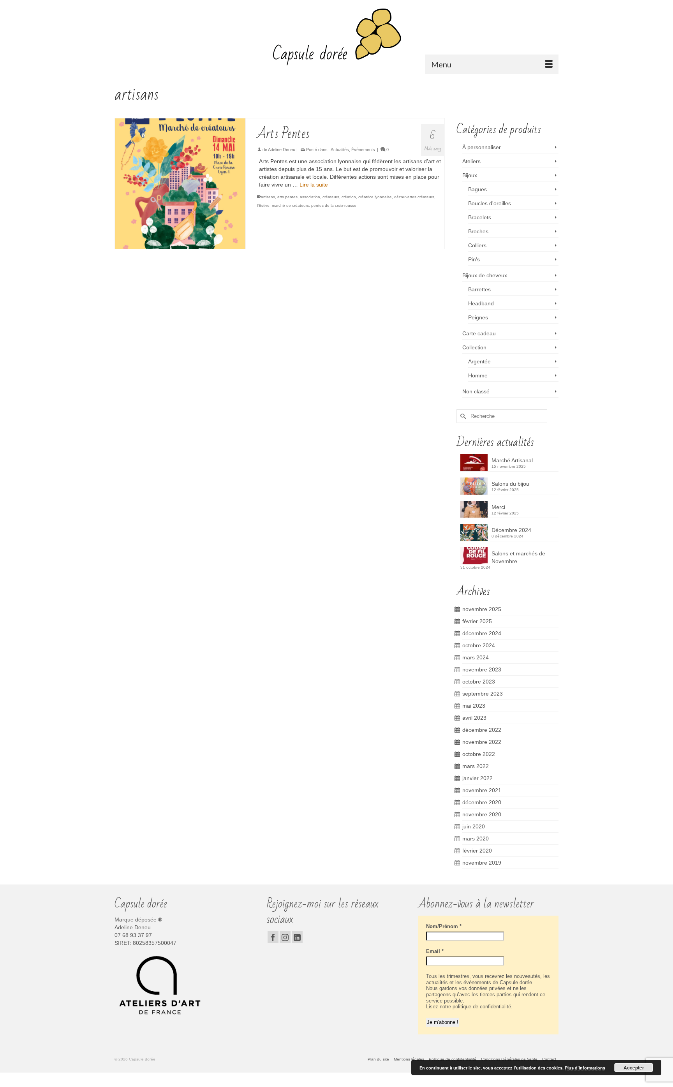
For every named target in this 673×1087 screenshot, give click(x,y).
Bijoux (469, 175)
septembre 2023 (482, 694)
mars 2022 (475, 766)
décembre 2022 (481, 730)
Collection (474, 347)
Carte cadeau (479, 333)
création (349, 197)
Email (435, 951)
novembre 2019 (481, 863)
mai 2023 (473, 706)
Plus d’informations (585, 1068)
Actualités (340, 149)
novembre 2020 (481, 814)
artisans (268, 197)
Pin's (474, 259)
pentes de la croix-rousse (333, 205)
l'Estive (263, 205)
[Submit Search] (462, 416)
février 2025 (477, 621)
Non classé (476, 391)
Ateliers (471, 161)
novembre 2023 (481, 669)
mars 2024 (475, 657)
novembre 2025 (481, 609)
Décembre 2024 (511, 530)
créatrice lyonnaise (375, 197)
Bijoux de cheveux (484, 275)
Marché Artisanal (512, 460)
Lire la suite (314, 184)
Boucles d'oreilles (489, 203)
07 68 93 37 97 (133, 935)
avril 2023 (474, 718)
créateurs (330, 197)
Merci (498, 507)
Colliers (477, 245)
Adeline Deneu (281, 149)
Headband (481, 303)
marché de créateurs (290, 205)
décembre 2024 (481, 633)
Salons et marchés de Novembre (518, 557)
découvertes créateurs (414, 197)
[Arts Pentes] (180, 183)
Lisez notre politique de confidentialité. (469, 1006)
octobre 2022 (478, 754)
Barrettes (479, 289)
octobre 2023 (478, 681)
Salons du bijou (510, 484)
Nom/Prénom (444, 926)
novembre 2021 (481, 790)
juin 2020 (473, 826)
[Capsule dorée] (336, 37)
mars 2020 (475, 838)
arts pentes (287, 197)
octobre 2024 (478, 645)
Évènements (363, 149)
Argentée (479, 361)
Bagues (477, 189)
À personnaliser (481, 147)
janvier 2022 (477, 778)
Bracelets (479, 217)
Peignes (478, 317)
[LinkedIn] (297, 937)
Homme (478, 375)
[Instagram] (285, 937)
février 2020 (477, 850)
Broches (478, 231)
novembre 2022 (481, 742)
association (310, 197)
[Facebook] (273, 937)
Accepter (634, 1067)
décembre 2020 (481, 802)
